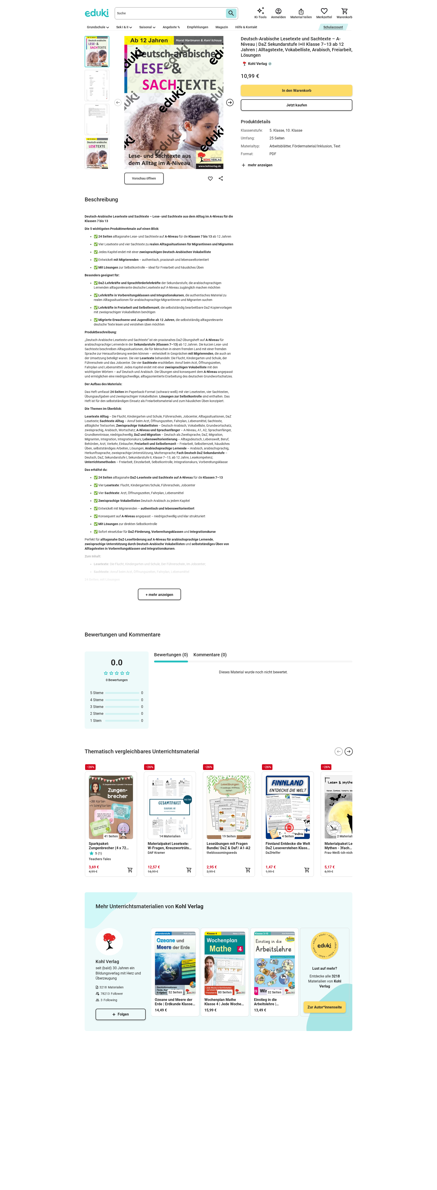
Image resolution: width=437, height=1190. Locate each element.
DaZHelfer (273, 852)
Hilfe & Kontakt (246, 27)
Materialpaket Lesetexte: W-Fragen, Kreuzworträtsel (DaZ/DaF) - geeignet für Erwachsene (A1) (170, 845)
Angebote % (171, 27)
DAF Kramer (156, 852)
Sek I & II (122, 27)
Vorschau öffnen (144, 178)
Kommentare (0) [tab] (210, 654)
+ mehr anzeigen (159, 594)
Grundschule (96, 27)
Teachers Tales (100, 859)
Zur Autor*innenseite (324, 1007)
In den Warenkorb (296, 90)
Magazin (222, 27)
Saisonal (145, 27)
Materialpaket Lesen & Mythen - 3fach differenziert (343, 845)
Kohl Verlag (257, 64)
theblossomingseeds (222, 852)
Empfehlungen (197, 27)
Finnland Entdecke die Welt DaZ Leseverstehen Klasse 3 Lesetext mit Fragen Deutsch (288, 845)
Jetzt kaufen (296, 105)
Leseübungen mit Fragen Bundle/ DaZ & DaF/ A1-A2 (228, 845)
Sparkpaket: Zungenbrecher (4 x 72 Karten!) (107, 845)
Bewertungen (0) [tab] (171, 654)
